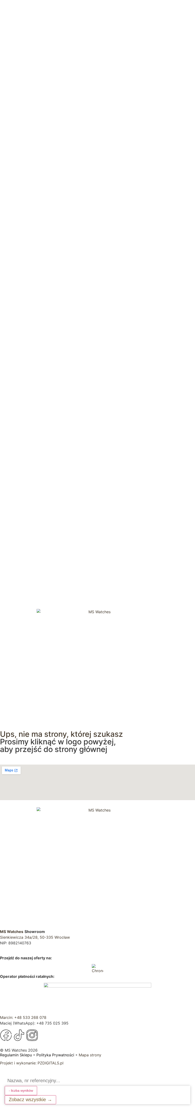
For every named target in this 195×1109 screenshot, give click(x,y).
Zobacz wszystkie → (30, 1099)
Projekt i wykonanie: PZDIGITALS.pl (31, 1063)
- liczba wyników (21, 1090)
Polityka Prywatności (55, 1055)
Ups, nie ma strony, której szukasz (61, 734)
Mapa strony (90, 1055)
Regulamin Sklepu (16, 1055)
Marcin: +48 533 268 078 (23, 1017)
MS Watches (11, 931)
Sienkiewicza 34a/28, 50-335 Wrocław (35, 937)
